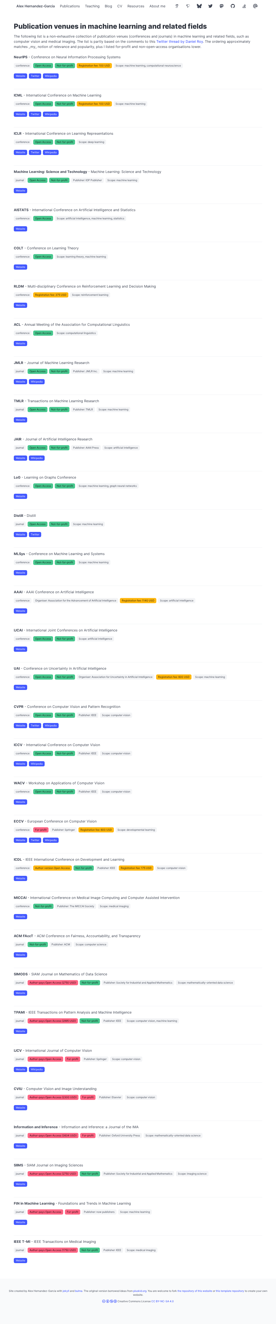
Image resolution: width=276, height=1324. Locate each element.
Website (20, 76)
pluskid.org (139, 1290)
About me (157, 6)
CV (119, 6)
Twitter (35, 76)
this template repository (230, 1290)
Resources (135, 6)
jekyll (66, 1290)
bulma (78, 1290)
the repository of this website (194, 1290)
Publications (70, 6)
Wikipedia (51, 76)
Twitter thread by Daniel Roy (179, 41)
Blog (108, 6)
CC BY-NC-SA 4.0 (162, 1301)
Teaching (92, 6)
